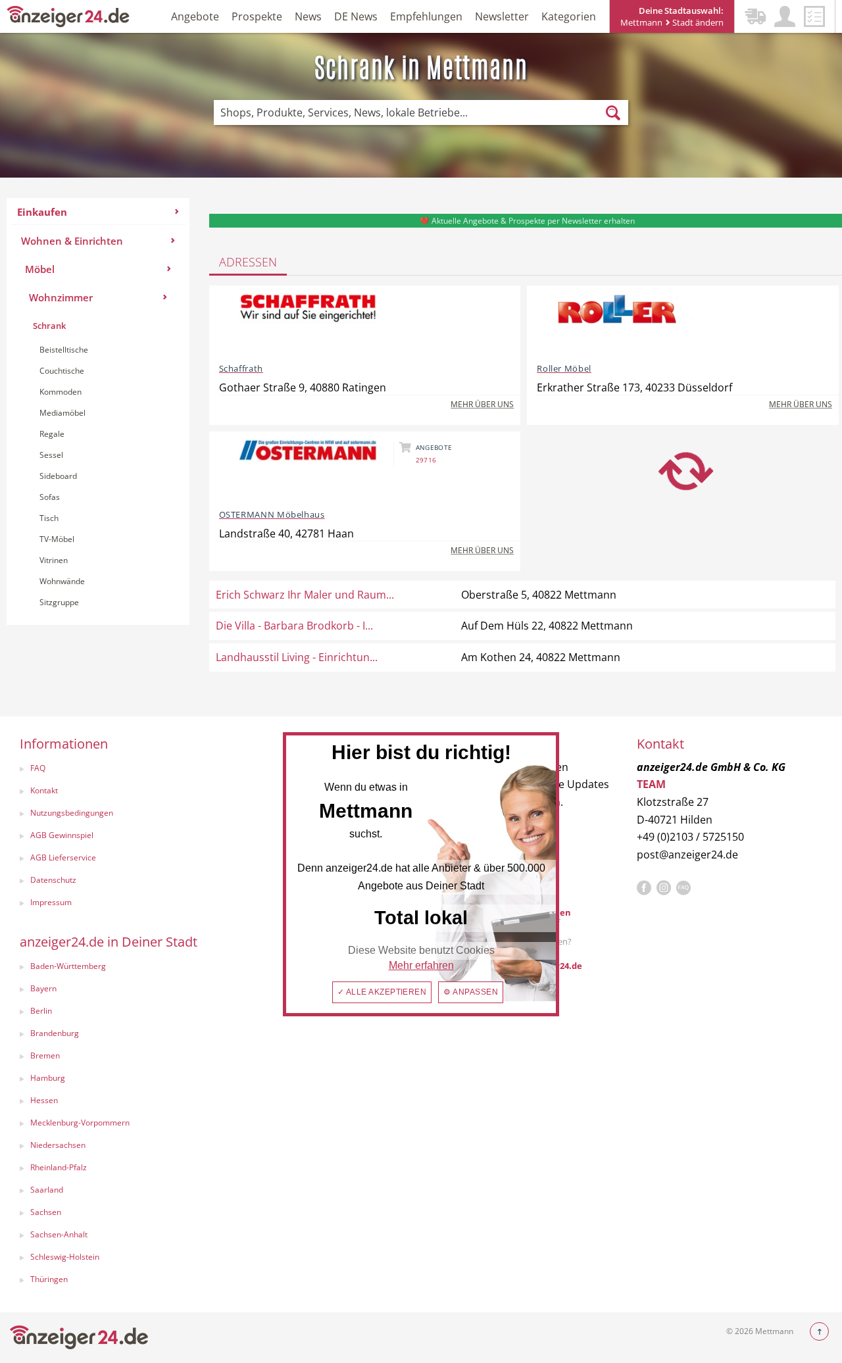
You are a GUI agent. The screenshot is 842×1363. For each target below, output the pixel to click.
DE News (356, 16)
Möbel (40, 269)
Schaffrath (241, 368)
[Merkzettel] (814, 16)
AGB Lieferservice (63, 857)
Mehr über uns (482, 404)
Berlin (41, 1010)
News (308, 16)
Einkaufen (42, 211)
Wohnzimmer (61, 297)
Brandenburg (54, 1033)
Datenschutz (53, 879)
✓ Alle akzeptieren (382, 992)
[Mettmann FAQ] (683, 888)
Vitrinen (53, 560)
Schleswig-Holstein (64, 1256)
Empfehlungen (426, 16)
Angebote (195, 16)
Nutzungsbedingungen (71, 812)
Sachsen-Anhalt (58, 1234)
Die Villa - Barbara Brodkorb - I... (294, 625)
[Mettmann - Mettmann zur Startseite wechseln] (68, 15)
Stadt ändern (697, 22)
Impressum (51, 902)
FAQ (37, 768)
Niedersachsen (58, 1145)
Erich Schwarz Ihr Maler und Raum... (305, 594)
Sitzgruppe (59, 602)
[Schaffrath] (308, 323)
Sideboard (58, 476)
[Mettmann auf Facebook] (644, 888)
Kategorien (568, 16)
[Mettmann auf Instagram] (663, 888)
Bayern (43, 988)
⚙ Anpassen (470, 992)
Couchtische (61, 370)
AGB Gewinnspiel (61, 835)
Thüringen (49, 1279)
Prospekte (257, 16)
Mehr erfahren (421, 965)
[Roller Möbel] (626, 323)
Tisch (49, 518)
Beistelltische (63, 349)
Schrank (49, 326)
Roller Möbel (564, 368)
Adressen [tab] (248, 262)
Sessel (51, 454)
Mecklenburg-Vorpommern (80, 1122)
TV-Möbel (56, 539)
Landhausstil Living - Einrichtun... (297, 657)
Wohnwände (62, 581)
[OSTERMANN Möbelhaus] (308, 469)
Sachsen (45, 1212)
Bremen (45, 1055)
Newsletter (502, 16)
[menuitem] (98, 411)
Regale (51, 433)
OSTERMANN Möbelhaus (272, 514)
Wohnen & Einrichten (72, 240)
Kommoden (60, 391)
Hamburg (47, 1077)
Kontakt (44, 790)
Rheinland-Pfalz (58, 1167)
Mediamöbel (62, 412)
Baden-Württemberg (68, 966)
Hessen (44, 1100)
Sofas (49, 497)
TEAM (651, 784)
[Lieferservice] (755, 16)
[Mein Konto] (785, 16)
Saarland (46, 1189)
